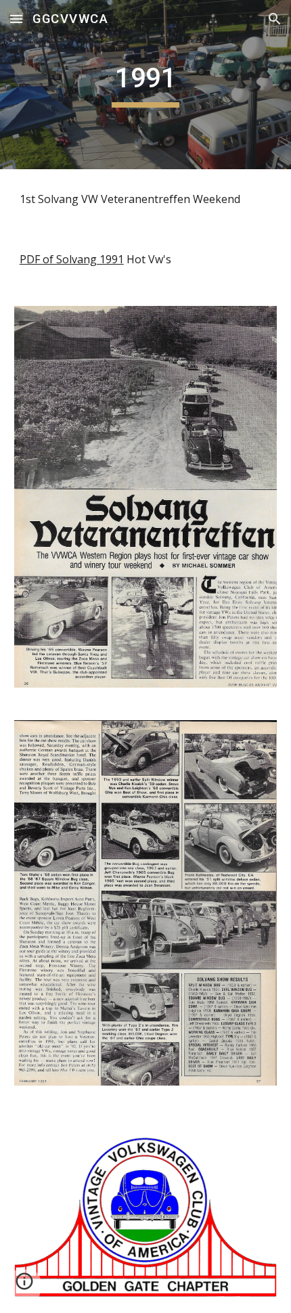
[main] (145, 84)
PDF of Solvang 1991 (72, 259)
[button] (16, 18)
